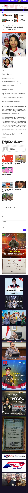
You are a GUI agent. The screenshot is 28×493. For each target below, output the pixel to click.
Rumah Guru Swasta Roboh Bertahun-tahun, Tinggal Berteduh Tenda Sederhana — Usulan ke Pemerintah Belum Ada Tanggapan (9, 21)
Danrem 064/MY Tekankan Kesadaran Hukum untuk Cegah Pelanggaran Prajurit (22, 20)
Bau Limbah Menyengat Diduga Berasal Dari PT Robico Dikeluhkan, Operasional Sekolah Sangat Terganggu (9, 15)
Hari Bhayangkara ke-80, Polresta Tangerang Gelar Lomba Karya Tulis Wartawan (7, 175)
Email (2, 219)
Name (2, 216)
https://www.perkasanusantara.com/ (12, 149)
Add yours (14, 207)
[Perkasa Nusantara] (5, 149)
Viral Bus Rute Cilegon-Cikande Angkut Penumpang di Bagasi (20, 163)
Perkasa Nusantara (11, 148)
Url (2, 223)
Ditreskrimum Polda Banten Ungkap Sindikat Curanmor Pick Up (22, 15)
